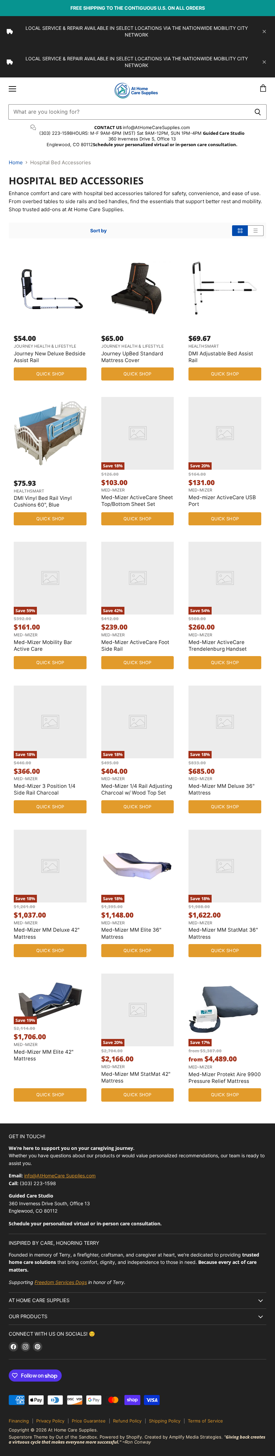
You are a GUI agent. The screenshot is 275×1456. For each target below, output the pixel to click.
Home (16, 162)
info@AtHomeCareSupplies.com (156, 127)
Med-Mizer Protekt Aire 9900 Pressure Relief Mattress (224, 1077)
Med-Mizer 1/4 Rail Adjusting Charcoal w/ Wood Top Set (136, 789)
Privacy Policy (50, 1420)
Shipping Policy (164, 1420)
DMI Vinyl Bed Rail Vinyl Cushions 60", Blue (43, 501)
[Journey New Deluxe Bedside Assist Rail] (50, 288)
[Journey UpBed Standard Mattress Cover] (137, 288)
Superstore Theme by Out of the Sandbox (53, 1437)
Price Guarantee (89, 1420)
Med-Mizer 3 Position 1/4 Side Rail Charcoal (44, 789)
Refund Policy (127, 1420)
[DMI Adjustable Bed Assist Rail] (224, 288)
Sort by (98, 230)
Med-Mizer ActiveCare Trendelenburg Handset (217, 645)
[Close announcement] (264, 31)
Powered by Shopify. (121, 1437)
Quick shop (50, 373)
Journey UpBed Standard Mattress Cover (132, 356)
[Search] (258, 112)
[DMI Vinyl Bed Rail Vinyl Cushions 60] (50, 433)
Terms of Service (205, 1420)
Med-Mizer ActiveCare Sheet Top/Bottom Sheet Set (137, 500)
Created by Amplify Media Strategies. (184, 1437)
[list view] (256, 230)
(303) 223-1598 (55, 133)
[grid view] (240, 230)
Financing (19, 1420)
